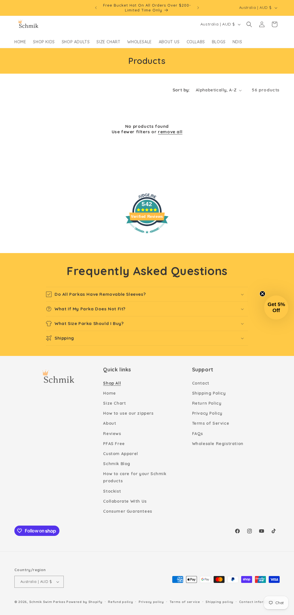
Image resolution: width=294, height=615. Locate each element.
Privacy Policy (207, 413)
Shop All (112, 383)
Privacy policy (151, 602)
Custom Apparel (120, 453)
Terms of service (185, 602)
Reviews (112, 433)
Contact (200, 383)
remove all (170, 131)
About (109, 423)
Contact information (257, 602)
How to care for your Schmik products (134, 477)
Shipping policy (219, 602)
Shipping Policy (209, 393)
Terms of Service (210, 423)
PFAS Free (114, 443)
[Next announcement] (198, 7)
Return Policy (207, 403)
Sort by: (181, 90)
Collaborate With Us (124, 501)
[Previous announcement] (96, 7)
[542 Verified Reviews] (147, 236)
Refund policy (120, 602)
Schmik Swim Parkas (47, 602)
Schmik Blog (116, 463)
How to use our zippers (128, 413)
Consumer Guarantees (127, 511)
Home (109, 393)
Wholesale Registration (217, 443)
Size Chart (114, 403)
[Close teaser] (262, 294)
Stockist (112, 491)
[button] (249, 24)
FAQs (197, 433)
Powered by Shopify (84, 602)
